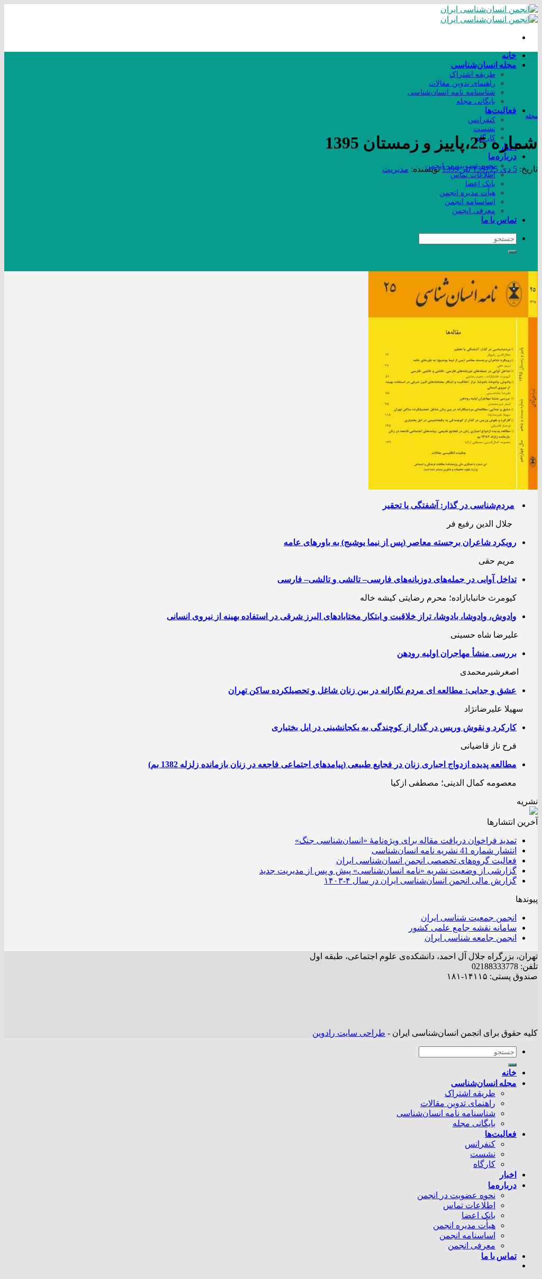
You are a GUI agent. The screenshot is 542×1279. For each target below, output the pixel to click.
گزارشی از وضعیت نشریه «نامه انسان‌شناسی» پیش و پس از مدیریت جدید (388, 870)
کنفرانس (481, 119)
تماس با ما (499, 219)
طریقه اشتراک (472, 74)
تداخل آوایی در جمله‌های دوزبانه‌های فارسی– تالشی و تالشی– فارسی (397, 579)
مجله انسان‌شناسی (484, 64)
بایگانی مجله (475, 101)
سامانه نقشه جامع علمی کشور (463, 927)
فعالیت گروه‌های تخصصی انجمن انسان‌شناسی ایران (426, 860)
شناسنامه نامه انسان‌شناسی (451, 92)
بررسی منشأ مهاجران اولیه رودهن (457, 653)
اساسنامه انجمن (470, 201)
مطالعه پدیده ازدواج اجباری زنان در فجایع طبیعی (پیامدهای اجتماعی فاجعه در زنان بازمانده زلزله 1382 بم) (332, 764)
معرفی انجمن (473, 210)
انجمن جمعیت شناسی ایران (469, 917)
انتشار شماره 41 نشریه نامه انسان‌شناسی (444, 850)
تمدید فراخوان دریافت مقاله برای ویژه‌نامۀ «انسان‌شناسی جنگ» (406, 840)
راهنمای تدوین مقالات (462, 83)
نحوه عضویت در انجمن (456, 1195)
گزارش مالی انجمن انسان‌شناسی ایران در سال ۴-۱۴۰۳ (420, 880)
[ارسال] (512, 251)
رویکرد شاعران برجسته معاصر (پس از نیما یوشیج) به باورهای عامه (400, 542)
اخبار (508, 1174)
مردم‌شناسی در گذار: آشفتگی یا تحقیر (448, 505)
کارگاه (484, 1164)
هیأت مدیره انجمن (467, 192)
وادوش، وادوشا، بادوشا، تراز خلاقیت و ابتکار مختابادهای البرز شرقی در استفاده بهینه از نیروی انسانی (342, 616)
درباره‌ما (502, 156)
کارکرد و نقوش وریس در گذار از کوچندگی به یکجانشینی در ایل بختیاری (394, 727)
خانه (509, 55)
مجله (532, 116)
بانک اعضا (480, 183)
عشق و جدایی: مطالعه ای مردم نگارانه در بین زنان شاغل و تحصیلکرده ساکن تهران (372, 690)
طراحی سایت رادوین (348, 1032)
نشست (484, 128)
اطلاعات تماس (472, 174)
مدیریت (395, 168)
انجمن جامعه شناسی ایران (470, 937)
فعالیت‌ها (501, 110)
